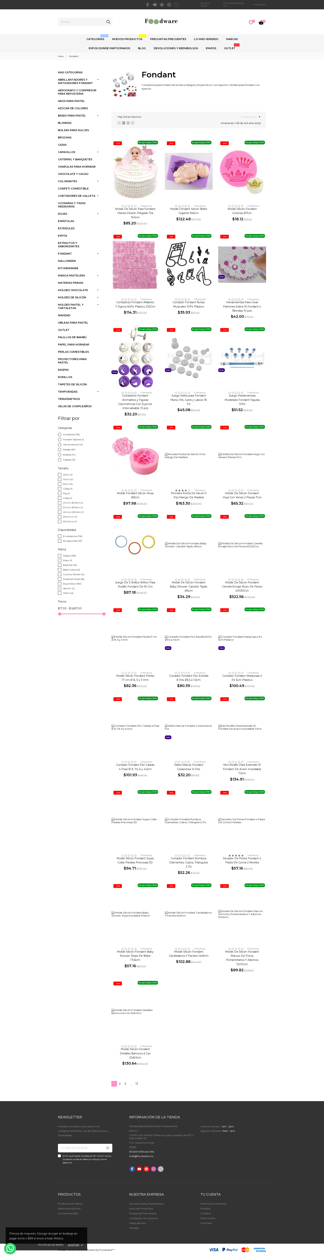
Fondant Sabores (73, 439)
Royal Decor (72, 583)
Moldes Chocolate (73, 290)
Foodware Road (73, 579)
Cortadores (71, 434)
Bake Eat (70, 565)
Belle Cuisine (71, 569)
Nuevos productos (69, 1208)
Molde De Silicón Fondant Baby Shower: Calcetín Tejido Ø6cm (188, 587)
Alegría (69, 555)
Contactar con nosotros (143, 1218)
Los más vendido (68, 1213)
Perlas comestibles (73, 352)
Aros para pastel (71, 101)
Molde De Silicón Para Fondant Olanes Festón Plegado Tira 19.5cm (135, 213)
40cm (68, 479)
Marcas (232, 39)
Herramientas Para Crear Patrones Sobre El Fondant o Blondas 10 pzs (242, 306)
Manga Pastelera (71, 275)
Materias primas (70, 282)
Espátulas (66, 221)
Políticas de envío (51, 1244)
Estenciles (66, 228)
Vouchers (206, 1223)
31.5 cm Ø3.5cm (73, 507)
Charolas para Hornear (77, 166)
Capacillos (66, 152)
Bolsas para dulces (73, 130)
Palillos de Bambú (72, 337)
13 (136, 1083)
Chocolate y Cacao (73, 174)
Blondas (64, 123)
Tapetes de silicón (72, 384)
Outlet (231, 47)
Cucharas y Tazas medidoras (72, 204)
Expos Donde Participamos (109, 48)
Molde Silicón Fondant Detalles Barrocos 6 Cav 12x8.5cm (135, 1053)
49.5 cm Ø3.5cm (73, 512)
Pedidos (205, 1208)
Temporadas (67, 391)
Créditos (205, 1213)
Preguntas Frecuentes (168, 39)
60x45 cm (70, 521)
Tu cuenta (210, 1194)
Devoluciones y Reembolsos (176, 48)
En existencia (72, 536)
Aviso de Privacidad (141, 1208)
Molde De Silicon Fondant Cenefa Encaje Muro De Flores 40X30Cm (242, 587)
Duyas (62, 213)
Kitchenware (68, 268)
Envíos (211, 48)
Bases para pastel (72, 115)
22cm (68, 474)
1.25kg (67, 488)
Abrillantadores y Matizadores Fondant (75, 81)
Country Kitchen (73, 574)
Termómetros (69, 399)
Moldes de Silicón (72, 297)
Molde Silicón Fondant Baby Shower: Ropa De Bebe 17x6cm (135, 956)
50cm (68, 484)
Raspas (63, 369)
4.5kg (67, 498)
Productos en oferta (70, 1203)
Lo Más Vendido (206, 39)
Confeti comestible (73, 188)
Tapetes (69, 459)
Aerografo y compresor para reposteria (77, 92)
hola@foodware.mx (141, 1156)
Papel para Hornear (73, 344)
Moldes (69, 449)
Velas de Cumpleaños (75, 406)
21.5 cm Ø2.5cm (73, 502)
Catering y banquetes (75, 159)
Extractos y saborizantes (68, 244)
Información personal (213, 1203)
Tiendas (134, 1227)
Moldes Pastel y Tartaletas (70, 306)
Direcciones (207, 1218)
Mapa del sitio (137, 1223)
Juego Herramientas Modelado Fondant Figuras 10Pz (242, 400)
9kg (66, 493)
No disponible (72, 540)
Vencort (69, 588)
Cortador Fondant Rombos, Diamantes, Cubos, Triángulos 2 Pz (188, 862)
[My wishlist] (251, 22)
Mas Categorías (70, 72)
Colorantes (67, 181)
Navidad (64, 315)
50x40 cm (70, 516)
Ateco (67, 560)
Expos (62, 235)
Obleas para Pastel (73, 322)
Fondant (65, 253)
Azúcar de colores (73, 108)
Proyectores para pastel (72, 360)
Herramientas (73, 444)
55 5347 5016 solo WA (141, 1151)
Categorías (96, 37)
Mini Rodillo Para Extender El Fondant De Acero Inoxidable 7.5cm (242, 769)
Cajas (62, 144)
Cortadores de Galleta (76, 196)
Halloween (67, 261)
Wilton (68, 593)
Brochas (64, 137)
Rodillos (65, 377)
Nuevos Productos (129, 37)
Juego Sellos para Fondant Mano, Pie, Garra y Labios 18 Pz (188, 400)
